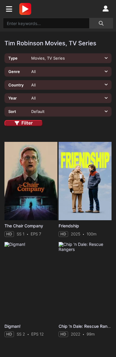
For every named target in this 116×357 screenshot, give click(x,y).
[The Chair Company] (30, 181)
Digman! (12, 326)
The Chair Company (23, 225)
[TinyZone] (26, 9)
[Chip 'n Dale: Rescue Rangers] (85, 281)
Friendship (69, 225)
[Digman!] (30, 281)
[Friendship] (85, 181)
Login (106, 9)
